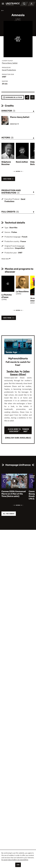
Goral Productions (9, 70)
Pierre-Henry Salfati (9, 63)
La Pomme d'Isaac (6, 296)
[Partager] (27, 97)
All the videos (8, 514)
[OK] (18, 865)
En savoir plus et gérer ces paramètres (14, 860)
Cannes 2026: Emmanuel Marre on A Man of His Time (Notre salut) (13, 493)
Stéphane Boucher (6, 163)
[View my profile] (31, 4)
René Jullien (22, 162)
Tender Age (13, 371)
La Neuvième (22, 291)
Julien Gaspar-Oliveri (20, 373)
